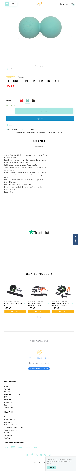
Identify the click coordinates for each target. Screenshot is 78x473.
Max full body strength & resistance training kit (60, 304)
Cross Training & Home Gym (11, 301)
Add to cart (15, 311)
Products (7, 392)
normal (57, 132)
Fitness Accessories (39, 132)
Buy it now (40, 119)
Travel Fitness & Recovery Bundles (14, 427)
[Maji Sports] (39, 4)
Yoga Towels (7, 438)
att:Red (53, 132)
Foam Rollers (8, 422)
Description (39, 141)
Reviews (39, 146)
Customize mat (8, 417)
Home (6, 386)
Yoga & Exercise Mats (10, 430)
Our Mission (7, 389)
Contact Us (7, 399)
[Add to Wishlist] (25, 304)
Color (8, 100)
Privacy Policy (8, 402)
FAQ (5, 397)
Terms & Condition (9, 407)
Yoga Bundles (8, 435)
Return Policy (8, 405)
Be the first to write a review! (39, 369)
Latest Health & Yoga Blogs (12, 394)
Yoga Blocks (7, 433)
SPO (61, 132)
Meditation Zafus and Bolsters (13, 425)
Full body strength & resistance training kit (36, 304)
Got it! (52, 467)
